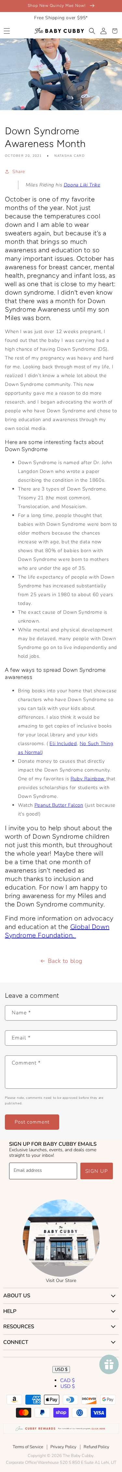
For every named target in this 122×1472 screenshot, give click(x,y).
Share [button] (18, 172)
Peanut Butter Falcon (58, 805)
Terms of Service (28, 1447)
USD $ (61, 1369)
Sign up (96, 1171)
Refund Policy (96, 1447)
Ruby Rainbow (88, 778)
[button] (6, 31)
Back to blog (65, 961)
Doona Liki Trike (82, 185)
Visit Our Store (61, 1280)
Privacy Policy (63, 1447)
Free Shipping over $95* (61, 18)
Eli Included (63, 743)
